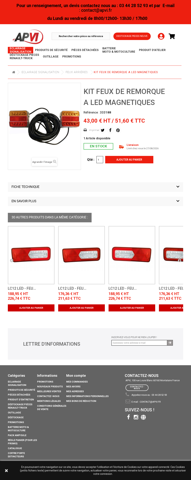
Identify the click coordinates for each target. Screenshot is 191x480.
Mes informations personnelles (87, 396)
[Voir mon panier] (173, 36)
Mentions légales (49, 401)
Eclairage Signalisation (40, 72)
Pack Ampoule (17, 435)
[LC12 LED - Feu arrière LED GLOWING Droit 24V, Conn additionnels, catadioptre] (31, 255)
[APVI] (32, 37)
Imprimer (94, 130)
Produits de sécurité (21, 389)
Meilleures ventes (49, 391)
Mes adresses (75, 391)
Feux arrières (77, 72)
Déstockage (16, 417)
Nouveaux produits (50, 386)
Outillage (14, 412)
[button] (95, 187)
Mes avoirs (73, 386)
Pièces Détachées (19, 394)
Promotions (16, 422)
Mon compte (76, 375)
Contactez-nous (48, 396)
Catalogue (15, 448)
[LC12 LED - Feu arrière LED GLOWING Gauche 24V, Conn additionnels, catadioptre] (132, 255)
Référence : (91, 112)
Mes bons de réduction (81, 401)
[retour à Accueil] (13, 72)
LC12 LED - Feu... (22, 288)
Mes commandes (77, 381)
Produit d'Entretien (21, 399)
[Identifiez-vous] (161, 33)
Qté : (90, 159)
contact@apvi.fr (150, 401)
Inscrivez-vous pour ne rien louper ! (134, 337)
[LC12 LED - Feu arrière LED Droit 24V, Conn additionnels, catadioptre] (81, 255)
